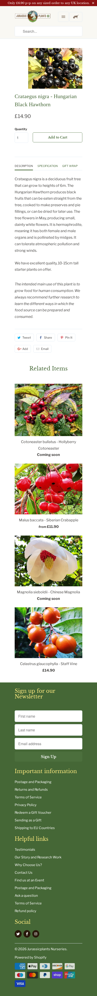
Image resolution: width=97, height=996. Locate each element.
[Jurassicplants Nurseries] (33, 20)
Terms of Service (28, 797)
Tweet (26, 337)
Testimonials (25, 850)
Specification (47, 166)
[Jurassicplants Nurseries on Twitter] (18, 934)
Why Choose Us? (28, 865)
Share (48, 337)
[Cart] (75, 17)
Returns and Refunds (31, 790)
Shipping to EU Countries (35, 828)
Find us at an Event (29, 880)
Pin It (68, 337)
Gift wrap (70, 166)
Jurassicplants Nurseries (47, 949)
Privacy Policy (26, 805)
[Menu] (63, 17)
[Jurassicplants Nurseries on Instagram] (35, 934)
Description (24, 166)
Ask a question (26, 896)
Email (44, 349)
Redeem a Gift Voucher (33, 813)
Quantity (21, 129)
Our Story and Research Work (38, 857)
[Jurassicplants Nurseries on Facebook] (26, 934)
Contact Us (23, 873)
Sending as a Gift (28, 820)
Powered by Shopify (30, 957)
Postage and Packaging (33, 782)
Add (25, 349)
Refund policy (25, 911)
